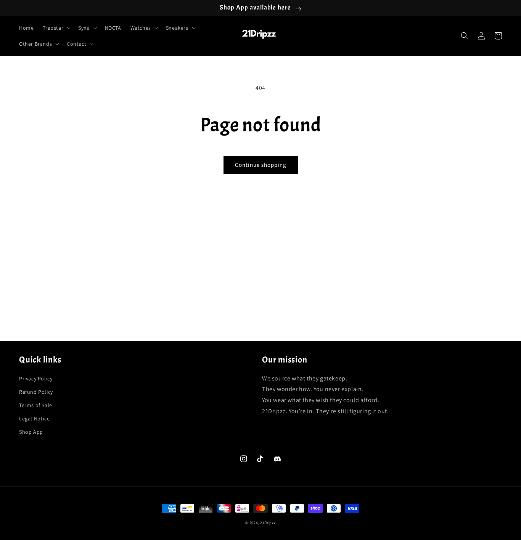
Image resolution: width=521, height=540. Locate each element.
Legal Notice (34, 418)
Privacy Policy (35, 378)
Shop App (31, 431)
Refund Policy (36, 391)
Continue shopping (260, 164)
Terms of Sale (35, 405)
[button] (56, 28)
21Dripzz (268, 522)
